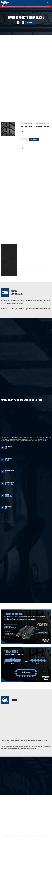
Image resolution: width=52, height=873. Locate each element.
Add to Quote (30, 22)
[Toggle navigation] (50, 2)
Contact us (7, 520)
